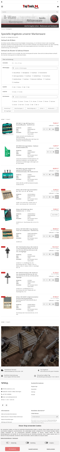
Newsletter (34, 389)
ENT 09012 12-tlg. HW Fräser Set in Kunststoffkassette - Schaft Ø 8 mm (25, 124)
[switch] (8, 443)
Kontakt (33, 394)
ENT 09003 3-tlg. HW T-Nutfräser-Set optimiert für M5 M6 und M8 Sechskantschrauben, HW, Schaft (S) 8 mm (27, 170)
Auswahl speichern (33, 449)
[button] (57, 1)
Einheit (41, 108)
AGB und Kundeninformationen (9, 414)
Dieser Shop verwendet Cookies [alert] (30, 426)
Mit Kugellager (7, 111)
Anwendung (7, 108)
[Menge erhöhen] (49, 129)
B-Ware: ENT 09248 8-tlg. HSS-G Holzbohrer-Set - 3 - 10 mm (24, 210)
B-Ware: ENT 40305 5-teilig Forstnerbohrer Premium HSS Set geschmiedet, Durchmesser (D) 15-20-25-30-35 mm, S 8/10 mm (27, 299)
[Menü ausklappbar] (2, 6)
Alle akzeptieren (12, 449)
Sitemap (33, 392)
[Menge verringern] (44, 129)
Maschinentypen (18, 108)
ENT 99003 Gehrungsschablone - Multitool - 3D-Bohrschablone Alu (27, 146)
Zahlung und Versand (6, 422)
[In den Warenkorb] (57, 129)
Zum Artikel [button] (55, 214)
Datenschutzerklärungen (7, 419)
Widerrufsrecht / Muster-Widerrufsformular (12, 416)
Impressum (15, 438)
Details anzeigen (51, 449)
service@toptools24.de (11, 397)
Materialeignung (31, 108)
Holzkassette (51, 108)
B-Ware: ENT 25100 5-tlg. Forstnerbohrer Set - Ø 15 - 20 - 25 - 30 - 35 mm (26, 190)
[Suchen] (57, 11)
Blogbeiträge (34, 386)
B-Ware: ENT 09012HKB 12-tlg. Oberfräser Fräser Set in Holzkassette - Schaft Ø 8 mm (27, 229)
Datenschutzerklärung (52, 420)
